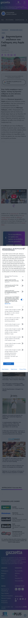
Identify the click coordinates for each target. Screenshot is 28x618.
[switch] (22, 280)
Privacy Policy (22, 369)
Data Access (14, 369)
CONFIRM (8, 363)
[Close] (24, 248)
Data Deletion (5, 369)
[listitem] (14, 277)
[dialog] (14, 309)
